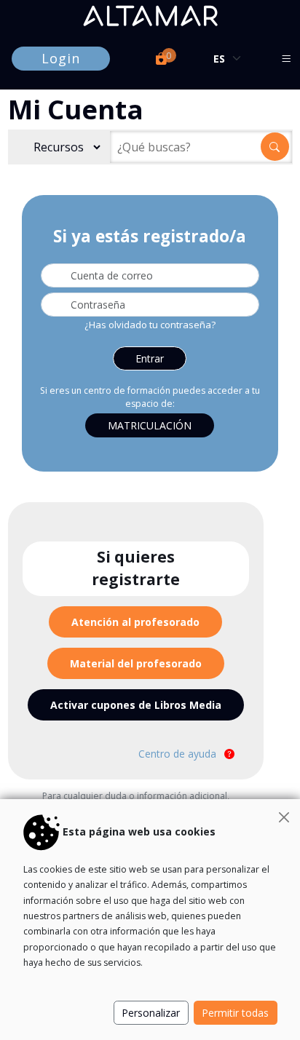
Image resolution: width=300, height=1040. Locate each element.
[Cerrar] (284, 817)
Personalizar (151, 1013)
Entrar (149, 358)
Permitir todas (235, 1013)
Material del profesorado (136, 663)
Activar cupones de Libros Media (135, 705)
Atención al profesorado (135, 622)
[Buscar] (275, 146)
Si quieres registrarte (136, 568)
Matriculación (150, 425)
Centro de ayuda (178, 754)
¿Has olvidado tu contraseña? (150, 324)
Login (61, 58)
